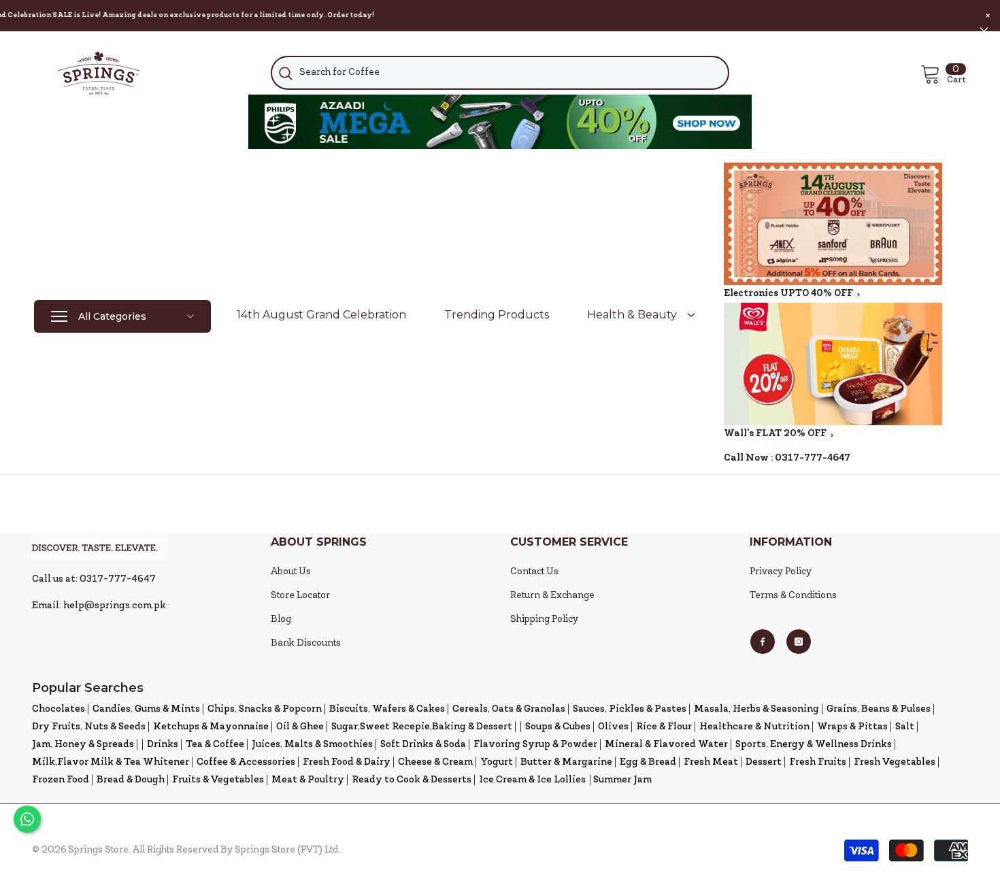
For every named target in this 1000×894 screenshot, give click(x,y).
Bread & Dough (131, 780)
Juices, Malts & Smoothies (312, 745)
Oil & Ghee (300, 727)
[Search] (500, 73)
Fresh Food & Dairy (346, 762)
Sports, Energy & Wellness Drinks (813, 745)
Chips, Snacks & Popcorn (264, 709)
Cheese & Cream (435, 762)
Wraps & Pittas (852, 727)
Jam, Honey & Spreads (83, 745)
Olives (613, 727)
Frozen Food (60, 780)
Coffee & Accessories (246, 762)
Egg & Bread (648, 762)
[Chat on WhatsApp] (27, 819)
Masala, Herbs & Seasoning (756, 709)
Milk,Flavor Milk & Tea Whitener (110, 762)
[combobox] (500, 73)
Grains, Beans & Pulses (879, 709)
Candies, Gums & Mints (146, 709)
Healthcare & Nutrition (754, 727)
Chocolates (58, 709)
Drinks (162, 745)
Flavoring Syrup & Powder (535, 745)
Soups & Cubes (557, 727)
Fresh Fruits (817, 762)
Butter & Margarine (566, 762)
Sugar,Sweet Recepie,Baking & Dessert (421, 727)
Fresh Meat (711, 762)
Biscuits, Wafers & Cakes (387, 709)
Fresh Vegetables (894, 762)
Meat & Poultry (307, 780)
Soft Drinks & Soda (423, 745)
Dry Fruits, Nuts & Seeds (89, 727)
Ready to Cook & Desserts (411, 780)
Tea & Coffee (215, 745)
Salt (904, 727)
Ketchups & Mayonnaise (211, 727)
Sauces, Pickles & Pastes (629, 709)
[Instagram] (799, 642)
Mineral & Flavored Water (666, 745)
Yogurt (496, 762)
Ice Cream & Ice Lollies (532, 780)
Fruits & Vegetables (218, 780)
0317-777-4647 (812, 458)
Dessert (764, 762)
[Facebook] (763, 642)
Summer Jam (622, 780)
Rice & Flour (664, 727)
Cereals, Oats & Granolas (508, 709)
